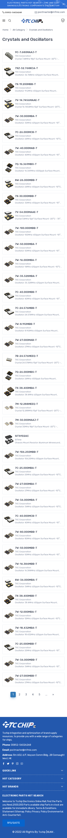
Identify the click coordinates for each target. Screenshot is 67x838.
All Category (19, 30)
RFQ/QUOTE (13, 823)
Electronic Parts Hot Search (22, 795)
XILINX (50, 832)
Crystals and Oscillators (41, 30)
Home (5, 30)
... (46, 694)
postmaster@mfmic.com (23, 750)
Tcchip (42, 832)
